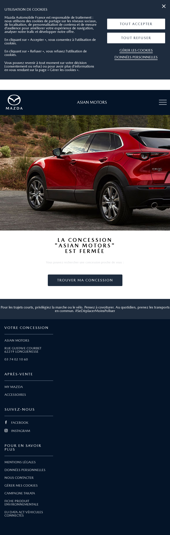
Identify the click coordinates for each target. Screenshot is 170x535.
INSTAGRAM (20, 431)
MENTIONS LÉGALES (20, 462)
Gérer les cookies (136, 50)
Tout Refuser (136, 38)
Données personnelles (136, 57)
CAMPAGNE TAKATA (19, 493)
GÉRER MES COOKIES (21, 485)
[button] (136, 24)
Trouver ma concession (85, 280)
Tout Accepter (136, 24)
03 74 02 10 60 (16, 359)
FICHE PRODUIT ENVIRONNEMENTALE (21, 502)
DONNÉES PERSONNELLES (24, 470)
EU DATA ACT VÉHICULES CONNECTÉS (23, 513)
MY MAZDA (13, 387)
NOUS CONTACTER (19, 478)
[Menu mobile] (163, 102)
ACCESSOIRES (15, 395)
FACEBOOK (19, 423)
